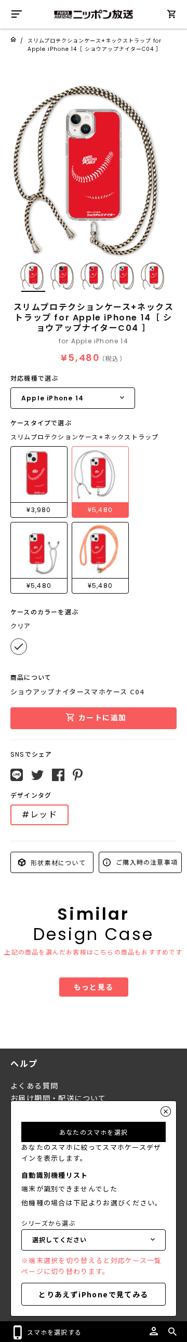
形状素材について (57, 861)
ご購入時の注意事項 (146, 861)
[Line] (16, 775)
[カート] (171, 16)
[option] (93, 163)
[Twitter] (37, 775)
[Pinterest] (78, 775)
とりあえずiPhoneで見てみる (93, 1294)
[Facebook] (58, 775)
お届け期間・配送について (58, 1098)
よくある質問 (34, 1086)
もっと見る (94, 987)
